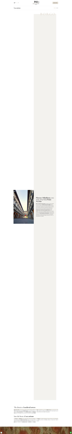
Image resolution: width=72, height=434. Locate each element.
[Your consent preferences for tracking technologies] (1, 432)
